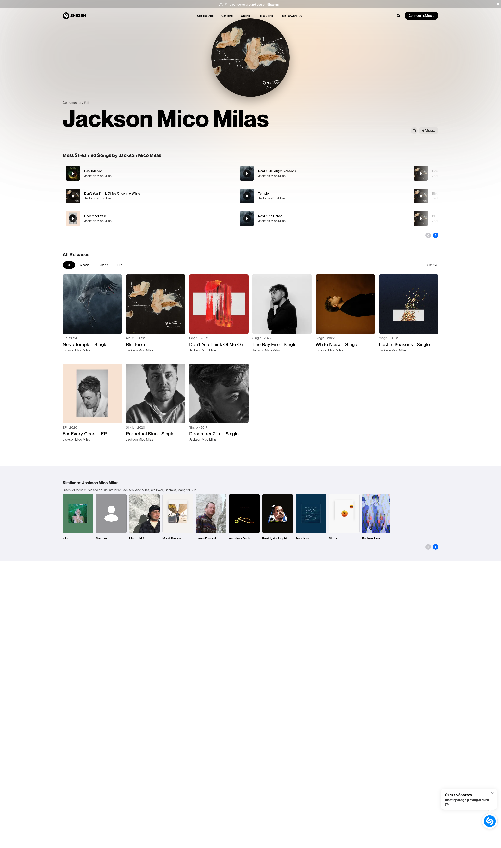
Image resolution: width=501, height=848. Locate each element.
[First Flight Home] (421, 173)
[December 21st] (147, 218)
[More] (207, 173)
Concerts (227, 15)
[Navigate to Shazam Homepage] (74, 15)
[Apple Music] (70, 357)
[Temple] (321, 196)
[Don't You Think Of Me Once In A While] (147, 196)
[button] (498, 4)
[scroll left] (428, 235)
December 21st (95, 216)
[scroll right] (435, 235)
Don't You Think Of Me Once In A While (112, 193)
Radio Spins (265, 15)
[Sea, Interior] (147, 173)
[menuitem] (205, 15)
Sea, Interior (93, 171)
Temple (263, 193)
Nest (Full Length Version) (277, 171)
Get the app (205, 15)
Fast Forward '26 (291, 15)
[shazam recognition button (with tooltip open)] (489, 821)
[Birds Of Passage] (421, 196)
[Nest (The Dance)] (321, 218)
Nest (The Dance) (271, 216)
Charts (245, 15)
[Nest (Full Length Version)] (321, 173)
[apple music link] (428, 130)
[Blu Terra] (421, 218)
